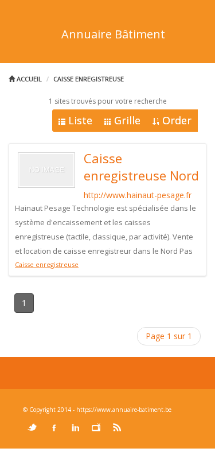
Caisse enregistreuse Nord (141, 167)
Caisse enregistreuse (88, 78)
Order (176, 120)
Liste (80, 120)
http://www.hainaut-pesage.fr (137, 195)
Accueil (28, 78)
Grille (127, 120)
